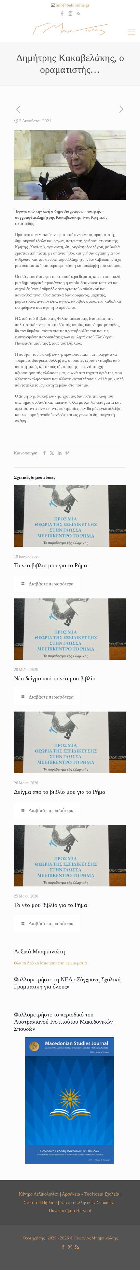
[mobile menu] (131, 32)
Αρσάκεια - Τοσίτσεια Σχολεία (90, 1194)
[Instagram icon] (70, 13)
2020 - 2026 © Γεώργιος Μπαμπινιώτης (83, 1238)
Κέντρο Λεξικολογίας (39, 1194)
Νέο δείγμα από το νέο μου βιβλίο (54, 678)
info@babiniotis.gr (72, 5)
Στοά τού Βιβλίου (40, 1202)
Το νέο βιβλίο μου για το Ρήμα (50, 565)
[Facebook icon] (62, 13)
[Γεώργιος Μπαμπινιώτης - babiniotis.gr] (70, 28)
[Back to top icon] (126, 1256)
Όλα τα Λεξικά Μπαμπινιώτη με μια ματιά (50, 963)
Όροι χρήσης (34, 1238)
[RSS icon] (78, 13)
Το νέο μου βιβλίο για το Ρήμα (50, 905)
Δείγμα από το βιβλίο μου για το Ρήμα (59, 792)
